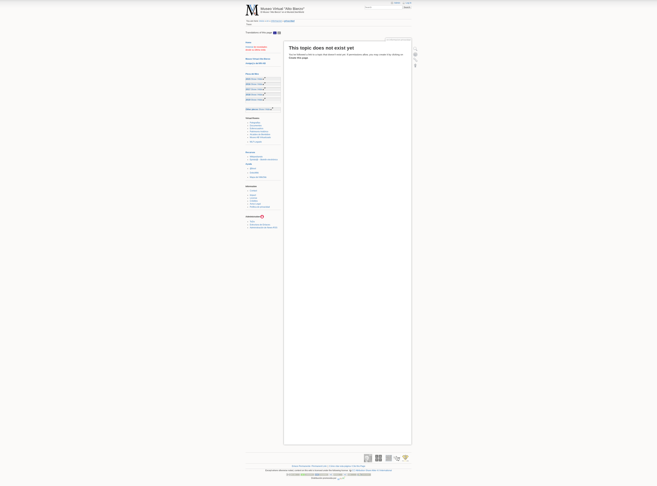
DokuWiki (254, 173)
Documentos (256, 125)
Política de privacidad (260, 207)
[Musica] (397, 458)
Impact (253, 195)
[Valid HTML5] (336, 474)
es (275, 33)
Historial (249, 47)
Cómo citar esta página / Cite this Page (347, 466)
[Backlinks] (415, 60)
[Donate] (307, 474)
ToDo (252, 221)
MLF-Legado (256, 142)
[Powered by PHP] (321, 474)
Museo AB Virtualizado (260, 137)
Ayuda (249, 164)
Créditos (254, 201)
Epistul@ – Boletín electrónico (264, 159)
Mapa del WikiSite (258, 177)
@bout (253, 168)
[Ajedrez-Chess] (388, 458)
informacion (276, 21)
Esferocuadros (256, 128)
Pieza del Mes (252, 74)
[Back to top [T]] (415, 65)
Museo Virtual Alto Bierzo (258, 59)
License (253, 198)
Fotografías (255, 123)
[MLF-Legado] (368, 458)
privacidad (289, 21)
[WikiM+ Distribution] (341, 478)
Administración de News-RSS (263, 227)
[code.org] (378, 458)
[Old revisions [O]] (415, 54)
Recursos (250, 152)
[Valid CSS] (350, 474)
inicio (261, 21)
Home (248, 42)
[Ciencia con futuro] (405, 458)
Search (407, 7)
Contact (253, 191)
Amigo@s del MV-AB (256, 63)
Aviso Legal (255, 204)
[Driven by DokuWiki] (364, 474)
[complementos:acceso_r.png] (262, 216)
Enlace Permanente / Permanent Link (309, 466)
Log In (408, 3)
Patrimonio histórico (259, 131)
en (267, 21)
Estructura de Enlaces (260, 225)
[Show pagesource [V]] (415, 49)
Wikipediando (256, 157)
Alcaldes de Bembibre (260, 134)
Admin (397, 3)
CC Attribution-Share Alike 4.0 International (372, 470)
